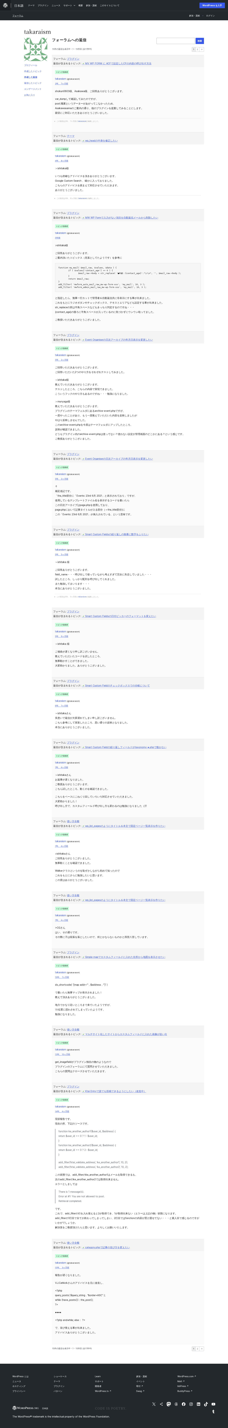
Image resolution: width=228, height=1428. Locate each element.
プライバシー (18, 1391)
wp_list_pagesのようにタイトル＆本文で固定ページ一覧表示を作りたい (125, 825)
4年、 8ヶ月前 (61, 161)
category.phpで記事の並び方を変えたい (107, 1247)
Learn (98, 1376)
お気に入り (29, 95)
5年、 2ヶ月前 (61, 360)
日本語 (45, 1408)
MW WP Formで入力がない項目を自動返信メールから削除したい (121, 217)
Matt (181, 1381)
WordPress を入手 (212, 5)
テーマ (70, 135)
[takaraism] (35, 50)
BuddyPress (184, 1391)
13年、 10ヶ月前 (62, 1054)
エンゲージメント (33, 89)
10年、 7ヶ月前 (62, 977)
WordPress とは (20, 1376)
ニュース (16, 1381)
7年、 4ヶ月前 (61, 767)
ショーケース (60, 1376)
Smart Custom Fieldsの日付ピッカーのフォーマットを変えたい (120, 616)
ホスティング (18, 1386)
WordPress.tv (103, 1391)
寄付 (139, 1386)
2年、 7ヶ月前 (61, 83)
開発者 (98, 1386)
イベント (140, 1381)
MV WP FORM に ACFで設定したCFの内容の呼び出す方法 (118, 63)
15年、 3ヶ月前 (62, 1267)
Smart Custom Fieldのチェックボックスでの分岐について (117, 685)
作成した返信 (30, 77)
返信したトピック (33, 83)
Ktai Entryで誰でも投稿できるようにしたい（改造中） (115, 1091)
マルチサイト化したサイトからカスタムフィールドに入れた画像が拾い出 (126, 1034)
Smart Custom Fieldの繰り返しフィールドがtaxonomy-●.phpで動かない (125, 747)
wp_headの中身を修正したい (101, 140)
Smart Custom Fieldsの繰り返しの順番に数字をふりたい (117, 534)
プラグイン (73, 58)
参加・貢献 (141, 1376)
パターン (58, 1391)
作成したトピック (33, 71)
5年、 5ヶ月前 (61, 554)
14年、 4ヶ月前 (62, 1111)
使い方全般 (73, 821)
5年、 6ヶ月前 (61, 636)
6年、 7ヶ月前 (61, 706)
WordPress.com (186, 1376)
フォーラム (17, 15)
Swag (140, 1391)
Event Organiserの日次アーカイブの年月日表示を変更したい (119, 339)
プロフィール (30, 65)
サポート (99, 1381)
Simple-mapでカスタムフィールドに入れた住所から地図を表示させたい (125, 957)
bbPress (183, 1386)
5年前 (57, 238)
